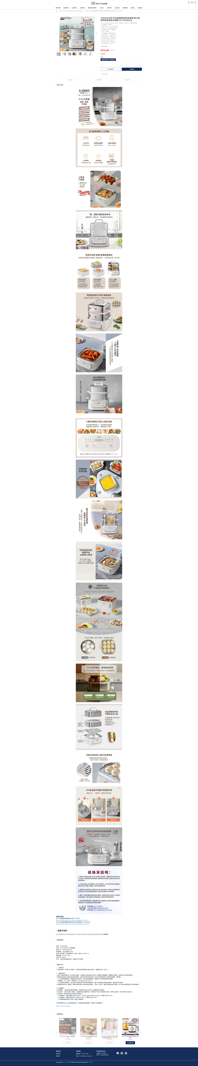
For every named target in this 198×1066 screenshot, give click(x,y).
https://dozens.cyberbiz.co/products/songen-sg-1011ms (72, 920)
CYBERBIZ (90, 1062)
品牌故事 (58, 1053)
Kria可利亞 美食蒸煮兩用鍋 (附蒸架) (130, 1037)
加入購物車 (111, 69)
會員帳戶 (58, 1056)
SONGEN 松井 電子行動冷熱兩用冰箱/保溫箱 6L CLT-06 (109, 1037)
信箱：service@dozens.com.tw (84, 1056)
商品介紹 (70, 80)
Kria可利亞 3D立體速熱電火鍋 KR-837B (88, 1037)
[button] (96, 34)
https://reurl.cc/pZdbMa (63, 1006)
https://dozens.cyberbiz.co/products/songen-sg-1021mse (72, 924)
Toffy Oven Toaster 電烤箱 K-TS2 (67, 1037)
